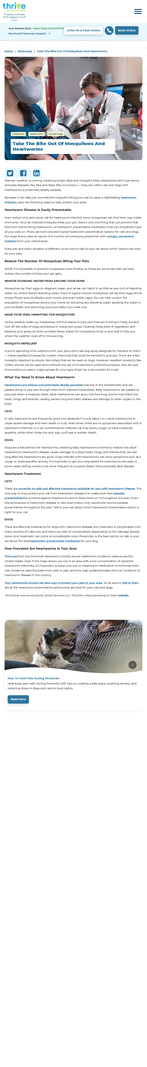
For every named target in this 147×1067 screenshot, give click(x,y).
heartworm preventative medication (55, 541)
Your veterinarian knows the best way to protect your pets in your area (53, 583)
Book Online (127, 30)
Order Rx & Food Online (83, 30)
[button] (74, 31)
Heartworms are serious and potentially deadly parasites (44, 385)
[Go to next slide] (132, 665)
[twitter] (10, 174)
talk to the (129, 583)
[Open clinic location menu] (49, 33)
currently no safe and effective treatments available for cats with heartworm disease (76, 488)
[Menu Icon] (138, 11)
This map (11, 556)
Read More (18, 699)
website (123, 595)
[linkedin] (36, 174)
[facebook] (23, 174)
